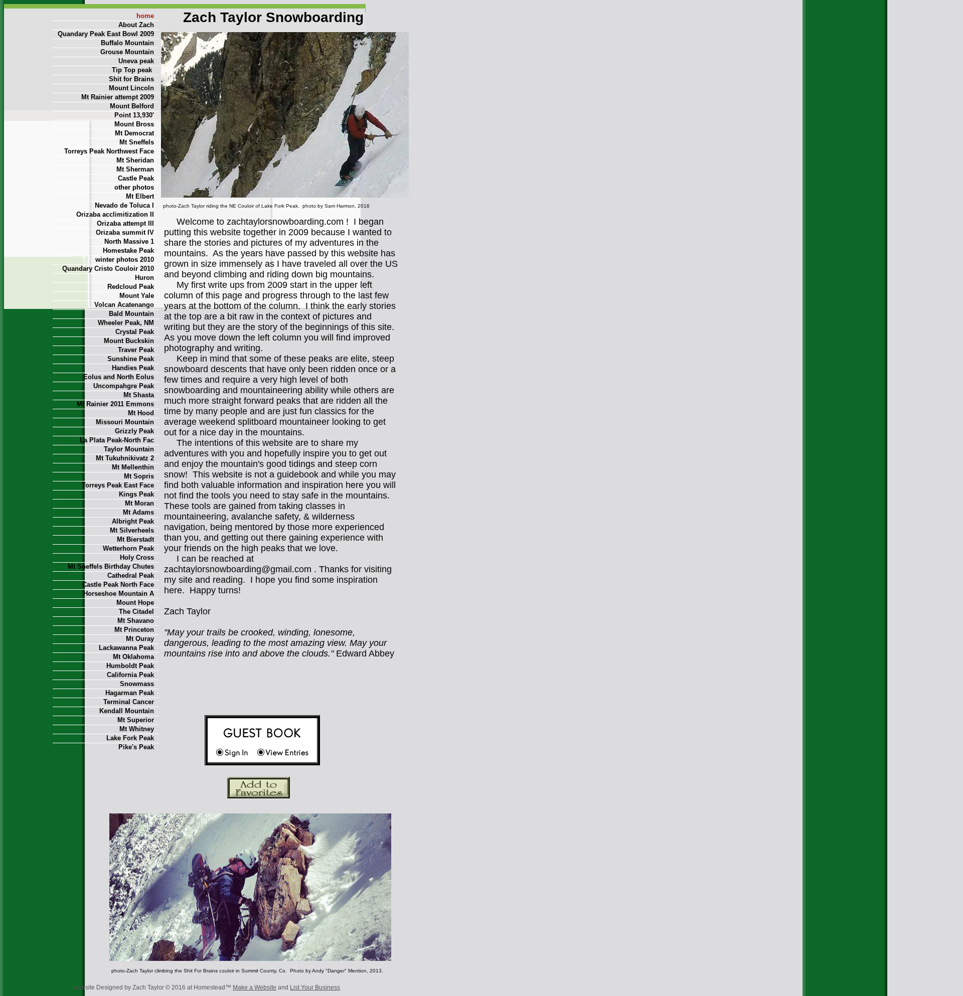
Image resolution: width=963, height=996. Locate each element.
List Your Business (315, 987)
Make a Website (254, 987)
